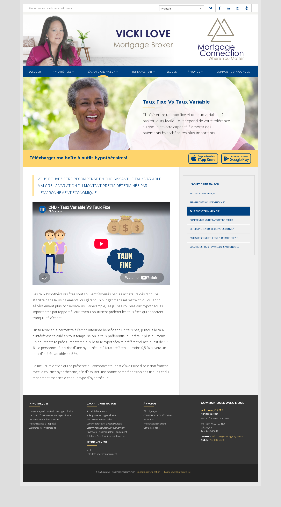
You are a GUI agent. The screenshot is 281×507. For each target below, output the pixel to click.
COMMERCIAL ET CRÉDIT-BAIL (158, 415)
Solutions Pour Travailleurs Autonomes (214, 246)
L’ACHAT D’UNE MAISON (102, 71)
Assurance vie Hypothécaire (42, 427)
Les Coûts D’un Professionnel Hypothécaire (50, 415)
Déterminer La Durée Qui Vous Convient (213, 228)
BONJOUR (35, 71)
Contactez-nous (151, 427)
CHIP (89, 449)
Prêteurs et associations (155, 423)
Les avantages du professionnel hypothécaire (51, 411)
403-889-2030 (217, 439)
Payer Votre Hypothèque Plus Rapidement (214, 237)
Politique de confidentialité (177, 471)
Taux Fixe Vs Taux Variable (204, 211)
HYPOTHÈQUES (62, 71)
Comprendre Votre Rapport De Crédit (211, 220)
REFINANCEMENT (142, 71)
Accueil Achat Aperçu (202, 193)
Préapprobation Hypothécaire (207, 202)
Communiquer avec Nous (233, 71)
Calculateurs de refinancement (102, 453)
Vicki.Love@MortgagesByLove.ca (227, 436)
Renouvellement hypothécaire (44, 419)
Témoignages (150, 411)
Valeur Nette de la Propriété (42, 423)
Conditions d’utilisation (148, 471)
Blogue (172, 71)
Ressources (149, 419)
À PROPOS (194, 71)
